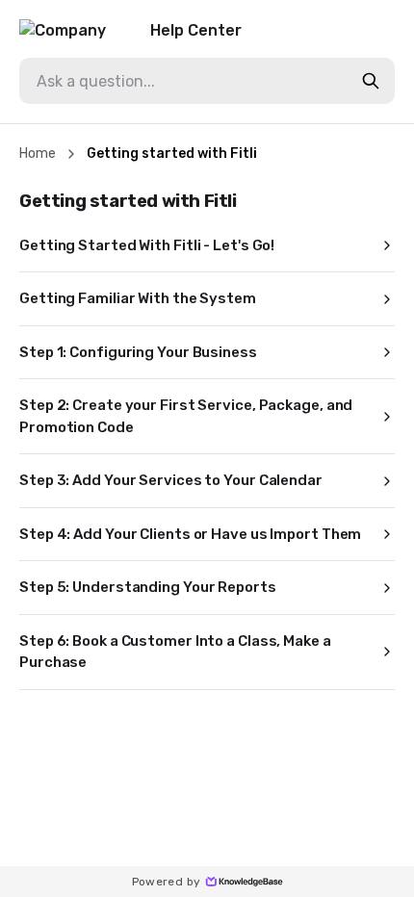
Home (37, 153)
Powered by (166, 881)
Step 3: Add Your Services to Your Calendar (171, 480)
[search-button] (370, 81)
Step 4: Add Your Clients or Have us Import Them (190, 534)
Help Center (196, 30)
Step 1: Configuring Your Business (138, 352)
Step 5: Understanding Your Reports (147, 587)
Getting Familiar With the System (137, 298)
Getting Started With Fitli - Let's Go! (146, 245)
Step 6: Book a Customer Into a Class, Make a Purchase (175, 652)
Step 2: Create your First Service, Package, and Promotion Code (185, 416)
